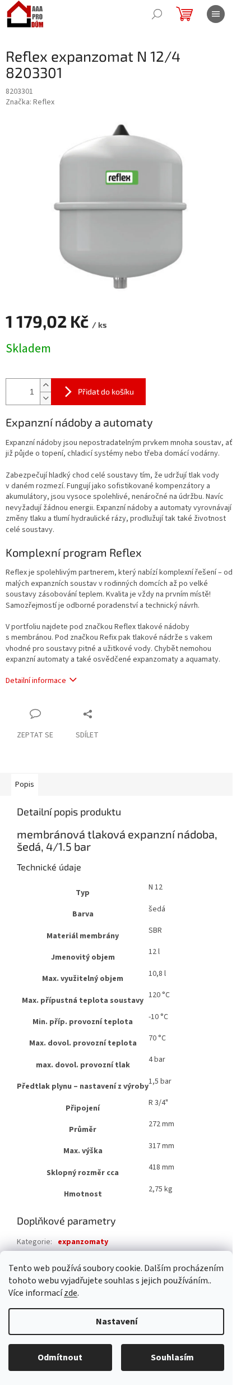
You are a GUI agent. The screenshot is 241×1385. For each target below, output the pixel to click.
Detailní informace (36, 680)
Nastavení (116, 1321)
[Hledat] (157, 14)
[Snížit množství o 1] (45, 398)
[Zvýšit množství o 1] (45, 385)
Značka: (30, 102)
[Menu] (216, 14)
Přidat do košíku (106, 391)
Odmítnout (60, 1357)
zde (70, 1293)
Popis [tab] (24, 784)
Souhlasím (172, 1357)
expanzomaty (83, 1242)
